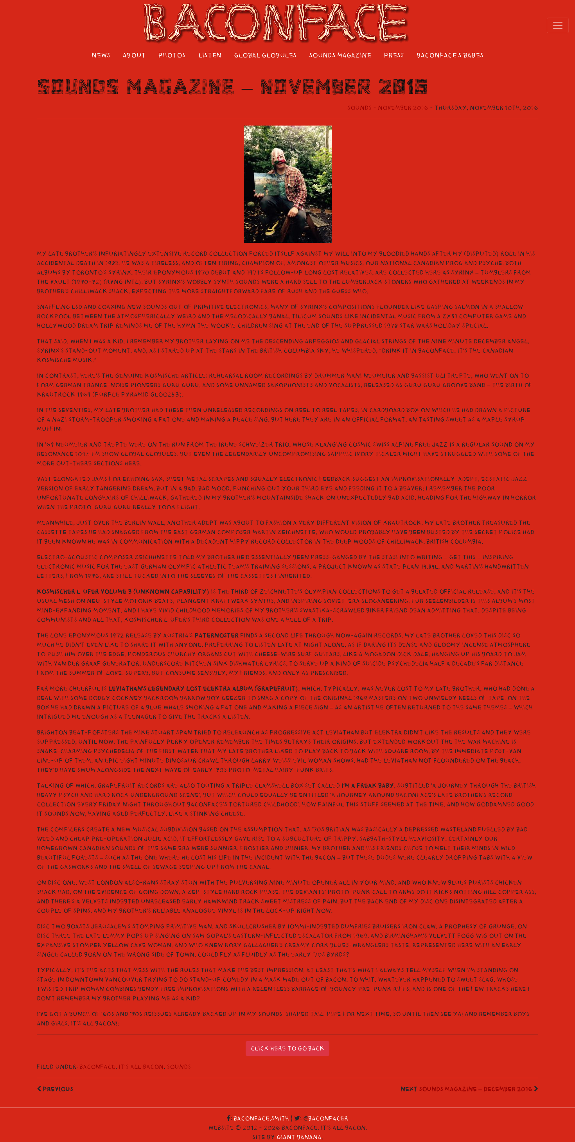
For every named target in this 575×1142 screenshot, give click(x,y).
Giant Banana (299, 1137)
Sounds (179, 1067)
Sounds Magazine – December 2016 (475, 1089)
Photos (172, 55)
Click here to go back (287, 1048)
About (134, 55)
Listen (209, 55)
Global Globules (265, 55)
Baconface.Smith (261, 1118)
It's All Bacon (141, 1067)
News (101, 55)
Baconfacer (328, 1118)
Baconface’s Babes (450, 55)
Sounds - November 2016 (387, 108)
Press (394, 55)
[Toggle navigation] (558, 25)
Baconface (97, 1067)
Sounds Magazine (340, 55)
